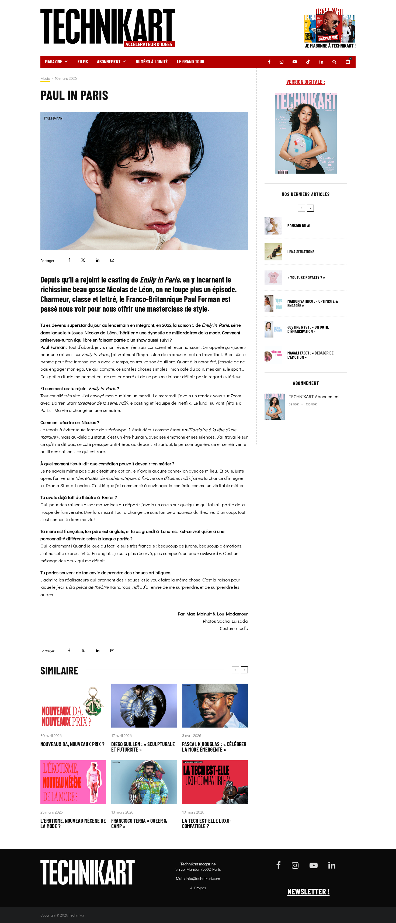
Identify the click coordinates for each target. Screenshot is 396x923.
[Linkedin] (321, 62)
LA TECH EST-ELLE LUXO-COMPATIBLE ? (206, 823)
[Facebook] (269, 62)
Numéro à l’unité (152, 61)
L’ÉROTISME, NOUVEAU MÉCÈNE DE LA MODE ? (73, 823)
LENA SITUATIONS (300, 251)
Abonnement (108, 61)
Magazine (53, 61)
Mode (45, 78)
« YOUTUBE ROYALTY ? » (306, 277)
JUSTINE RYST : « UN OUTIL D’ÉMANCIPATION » (308, 329)
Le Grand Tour (190, 61)
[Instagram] (281, 62)
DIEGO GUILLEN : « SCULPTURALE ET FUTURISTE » (143, 746)
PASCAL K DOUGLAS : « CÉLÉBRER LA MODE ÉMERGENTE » (214, 746)
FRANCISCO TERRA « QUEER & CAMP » (139, 823)
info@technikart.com (203, 878)
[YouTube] (294, 62)
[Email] (112, 260)
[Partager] (69, 260)
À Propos (198, 887)
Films (83, 61)
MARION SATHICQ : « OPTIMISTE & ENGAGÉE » (312, 303)
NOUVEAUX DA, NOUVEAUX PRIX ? (72, 744)
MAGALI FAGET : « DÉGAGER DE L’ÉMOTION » (310, 355)
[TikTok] (308, 62)
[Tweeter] (83, 260)
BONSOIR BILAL (299, 225)
